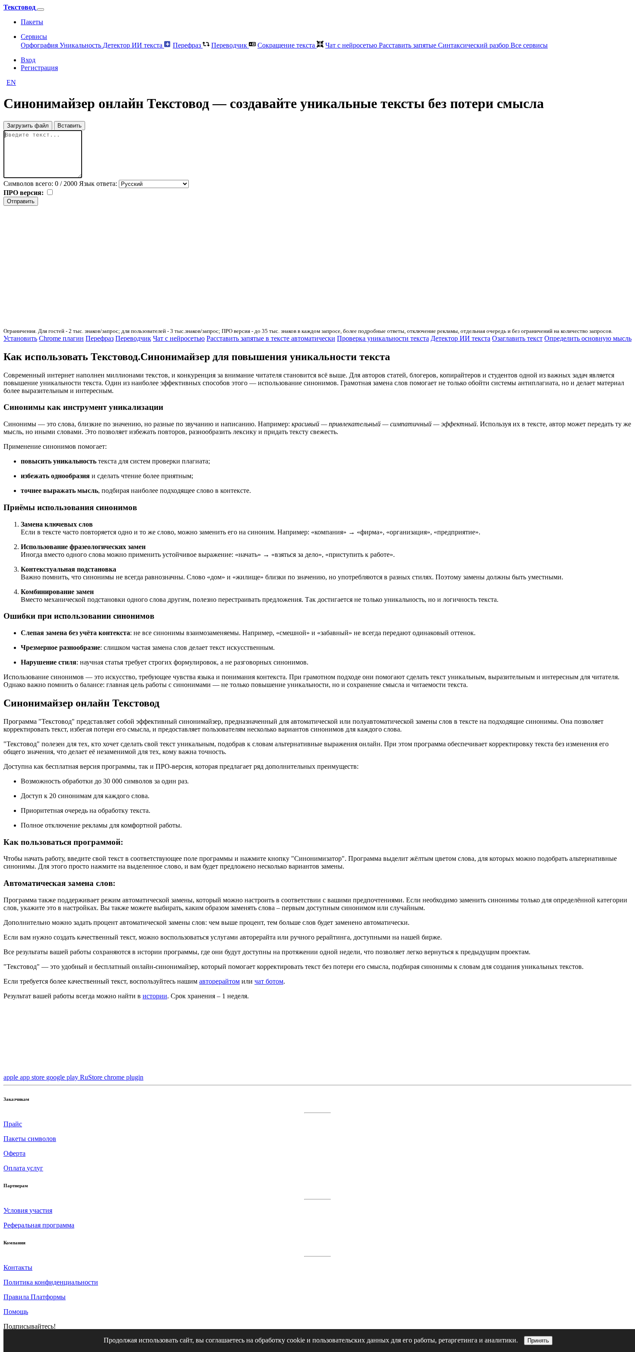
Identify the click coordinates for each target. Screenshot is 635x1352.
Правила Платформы (34, 1297)
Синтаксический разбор (474, 45)
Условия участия (27, 1210)
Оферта (14, 1153)
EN (11, 82)
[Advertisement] (262, 266)
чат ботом (268, 981)
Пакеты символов (29, 1138)
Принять (538, 1340)
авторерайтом (219, 981)
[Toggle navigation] (40, 9)
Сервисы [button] (34, 36)
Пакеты (32, 22)
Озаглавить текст (517, 338)
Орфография (40, 45)
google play (63, 1077)
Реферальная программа (38, 1225)
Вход (28, 60)
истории (155, 996)
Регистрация (39, 67)
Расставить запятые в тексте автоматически (270, 338)
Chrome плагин (61, 338)
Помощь (15, 1311)
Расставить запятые (408, 45)
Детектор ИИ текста (133, 45)
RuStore (92, 1077)
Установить (20, 338)
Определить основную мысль (588, 338)
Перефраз (188, 45)
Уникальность (81, 45)
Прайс (12, 1124)
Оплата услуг (23, 1168)
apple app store (24, 1077)
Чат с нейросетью (352, 45)
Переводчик (230, 45)
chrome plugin (123, 1077)
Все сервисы (529, 45)
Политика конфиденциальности (50, 1282)
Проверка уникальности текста (383, 338)
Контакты (17, 1267)
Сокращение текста (287, 45)
